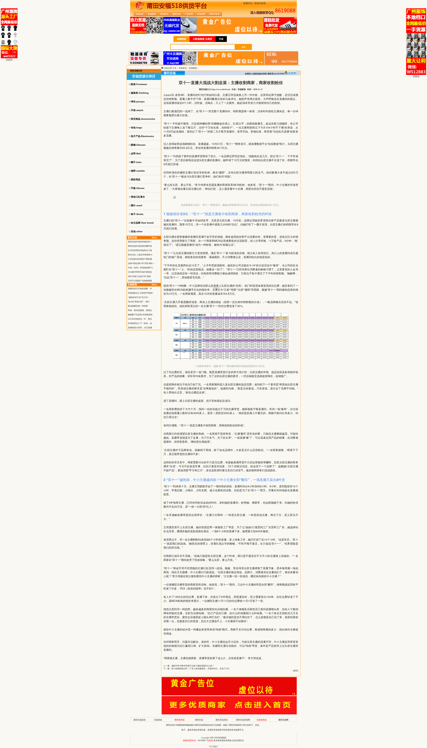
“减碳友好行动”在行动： (139, 297)
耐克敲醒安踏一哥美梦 (138, 306)
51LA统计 (213, 746)
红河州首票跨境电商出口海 (140, 250)
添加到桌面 (260, 3)
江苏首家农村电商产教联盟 (140, 259)
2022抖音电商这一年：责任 (140, 319)
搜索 (244, 47)
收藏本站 (248, 3)
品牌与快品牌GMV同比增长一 (141, 263)
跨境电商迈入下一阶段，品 (140, 323)
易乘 (216, 286)
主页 (174, 68)
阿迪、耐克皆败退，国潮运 (140, 310)
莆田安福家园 (139, 720)
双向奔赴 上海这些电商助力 (140, 255)
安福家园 (193, 68)
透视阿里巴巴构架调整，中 (140, 289)
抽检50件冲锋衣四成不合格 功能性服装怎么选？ (192, 666)
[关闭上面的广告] (9, 60)
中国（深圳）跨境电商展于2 (140, 268)
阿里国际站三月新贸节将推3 (140, 293)
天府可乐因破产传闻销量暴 (140, 281)
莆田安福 (199, 720)
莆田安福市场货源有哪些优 (140, 246)
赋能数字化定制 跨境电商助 (140, 314)
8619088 (201, 740)
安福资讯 (183, 68)
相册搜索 (181, 39)
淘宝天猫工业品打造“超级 (139, 276)
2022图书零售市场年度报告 (140, 272)
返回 (296, 670)
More (154, 237)
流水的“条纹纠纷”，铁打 (139, 301)
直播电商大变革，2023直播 (140, 327)
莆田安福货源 (222, 720)
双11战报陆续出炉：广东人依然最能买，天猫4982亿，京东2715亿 (200, 668)
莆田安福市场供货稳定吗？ (140, 242)
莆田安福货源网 (243, 720)
